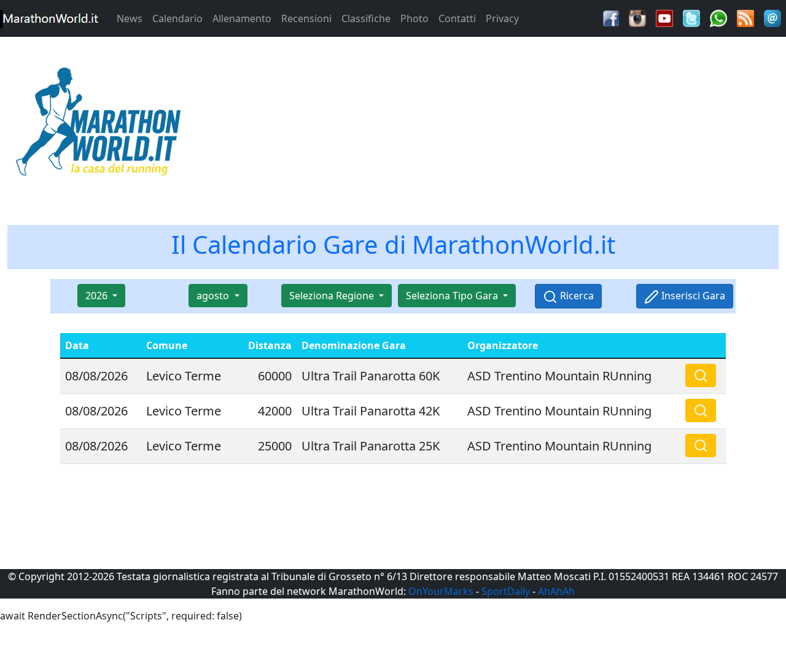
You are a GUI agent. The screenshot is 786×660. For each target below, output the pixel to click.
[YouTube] (664, 17)
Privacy (502, 18)
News (129, 18)
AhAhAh (556, 591)
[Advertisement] (491, 125)
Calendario (177, 18)
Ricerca (576, 295)
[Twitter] (691, 17)
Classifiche (366, 18)
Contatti (457, 18)
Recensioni (306, 18)
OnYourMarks (440, 591)
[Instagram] (637, 17)
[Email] (772, 17)
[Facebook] (611, 17)
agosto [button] (214, 295)
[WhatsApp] (718, 17)
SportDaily (505, 591)
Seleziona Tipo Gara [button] (453, 295)
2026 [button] (97, 295)
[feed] (745, 17)
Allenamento (241, 18)
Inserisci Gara (692, 295)
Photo (414, 18)
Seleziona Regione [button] (332, 295)
